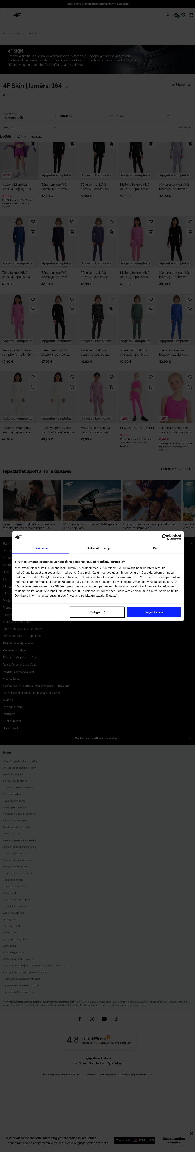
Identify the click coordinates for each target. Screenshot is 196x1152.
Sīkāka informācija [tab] (98, 548)
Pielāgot (95, 612)
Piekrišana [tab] (40, 548)
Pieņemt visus (153, 612)
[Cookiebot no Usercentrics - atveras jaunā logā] (164, 537)
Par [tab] (155, 548)
